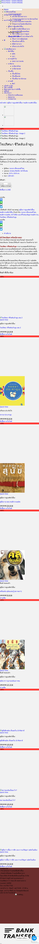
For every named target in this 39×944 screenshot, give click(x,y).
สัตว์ (13, 83)
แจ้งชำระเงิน (8, 86)
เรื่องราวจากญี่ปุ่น (18, 39)
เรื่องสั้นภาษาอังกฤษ (19, 78)
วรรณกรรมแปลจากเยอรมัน (21, 21)
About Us (11, 97)
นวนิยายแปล (16, 69)
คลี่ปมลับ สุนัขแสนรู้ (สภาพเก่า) (11, 591)
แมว (13, 56)
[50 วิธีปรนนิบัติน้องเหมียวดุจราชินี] (9, 115)
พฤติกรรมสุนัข (5, 215)
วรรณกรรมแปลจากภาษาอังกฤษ (23, 19)
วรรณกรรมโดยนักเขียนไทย (21, 24)
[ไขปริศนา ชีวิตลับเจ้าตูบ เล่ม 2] (9, 125)
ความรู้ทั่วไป (12, 59)
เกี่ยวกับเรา (8, 93)
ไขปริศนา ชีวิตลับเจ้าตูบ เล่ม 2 (10, 328)
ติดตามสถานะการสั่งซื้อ (12, 89)
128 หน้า (11, 176)
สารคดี (10, 81)
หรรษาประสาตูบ (6, 415)
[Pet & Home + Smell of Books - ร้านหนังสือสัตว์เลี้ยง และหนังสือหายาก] (11, 1)
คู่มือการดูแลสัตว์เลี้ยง (15, 26)
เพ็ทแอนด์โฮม (11, 12)
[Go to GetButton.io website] (34, 942)
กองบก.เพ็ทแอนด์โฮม (16, 168)
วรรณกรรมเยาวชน (15, 14)
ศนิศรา (14, 44)
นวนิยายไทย (16, 66)
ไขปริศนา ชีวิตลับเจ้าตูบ (8, 217)
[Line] (19, 202)
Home (6, 9)
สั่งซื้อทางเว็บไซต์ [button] (6, 334)
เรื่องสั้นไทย (16, 74)
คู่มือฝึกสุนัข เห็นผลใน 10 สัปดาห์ (11, 740)
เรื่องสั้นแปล (16, 76)
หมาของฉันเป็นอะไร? (7, 800)
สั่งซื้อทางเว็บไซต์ (6, 186)
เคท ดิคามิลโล (17, 16)
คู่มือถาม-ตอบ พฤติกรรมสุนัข (10, 502)
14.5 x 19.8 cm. (14, 173)
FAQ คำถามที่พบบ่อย (15, 95)
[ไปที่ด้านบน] (1, 943)
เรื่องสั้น (10, 71)
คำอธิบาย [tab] (7, 233)
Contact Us (12, 99)
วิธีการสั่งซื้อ (8, 87)
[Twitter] (19, 207)
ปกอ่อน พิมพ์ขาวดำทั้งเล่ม (19, 171)
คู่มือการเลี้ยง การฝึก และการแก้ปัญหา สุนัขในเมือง (18, 860)
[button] (12, 15)
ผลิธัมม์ (6, 91)
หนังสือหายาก (11, 49)
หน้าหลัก (3, 103)
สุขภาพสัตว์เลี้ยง (17, 31)
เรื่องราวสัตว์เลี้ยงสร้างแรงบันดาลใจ (20, 36)
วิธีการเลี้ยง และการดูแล (20, 34)
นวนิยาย (11, 64)
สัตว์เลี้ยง (11, 51)
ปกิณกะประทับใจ (18, 46)
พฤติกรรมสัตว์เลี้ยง (18, 29)
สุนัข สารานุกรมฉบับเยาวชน (10, 681)
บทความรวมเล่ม (18, 61)
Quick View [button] (4, 320)
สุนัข (13, 54)
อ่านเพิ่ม (3, 598)
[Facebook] (19, 200)
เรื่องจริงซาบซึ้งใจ (18, 41)
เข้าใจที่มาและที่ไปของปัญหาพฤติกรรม (24, 215)
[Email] (19, 204)
